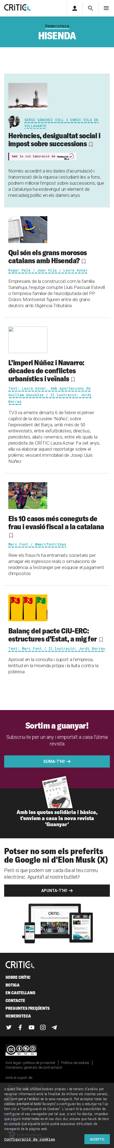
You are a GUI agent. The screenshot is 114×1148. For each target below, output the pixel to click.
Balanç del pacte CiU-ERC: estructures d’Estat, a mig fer (52, 634)
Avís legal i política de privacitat (30, 1063)
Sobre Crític (18, 977)
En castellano (20, 992)
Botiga (13, 985)
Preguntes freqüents (28, 1008)
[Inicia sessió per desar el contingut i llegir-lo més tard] (91, 144)
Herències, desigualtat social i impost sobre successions (54, 139)
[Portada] (17, 8)
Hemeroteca (57, 25)
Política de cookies (75, 1063)
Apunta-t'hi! (54, 890)
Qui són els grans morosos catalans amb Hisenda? (47, 256)
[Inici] (20, 965)
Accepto (97, 1139)
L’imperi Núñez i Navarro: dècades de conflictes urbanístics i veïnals (46, 370)
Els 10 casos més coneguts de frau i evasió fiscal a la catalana (56, 522)
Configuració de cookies (29, 1139)
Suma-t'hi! (54, 761)
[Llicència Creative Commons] (57, 1050)
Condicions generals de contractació (34, 1067)
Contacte (15, 1000)
